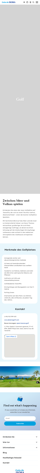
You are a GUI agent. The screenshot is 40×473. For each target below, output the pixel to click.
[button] (3, 378)
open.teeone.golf (23, 323)
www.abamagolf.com (11, 320)
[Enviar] (29, 469)
